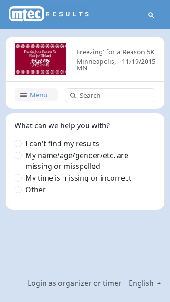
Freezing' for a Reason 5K (116, 52)
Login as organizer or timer (74, 283)
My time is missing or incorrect (78, 178)
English (142, 283)
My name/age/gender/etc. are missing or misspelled (76, 160)
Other (35, 190)
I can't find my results (62, 144)
